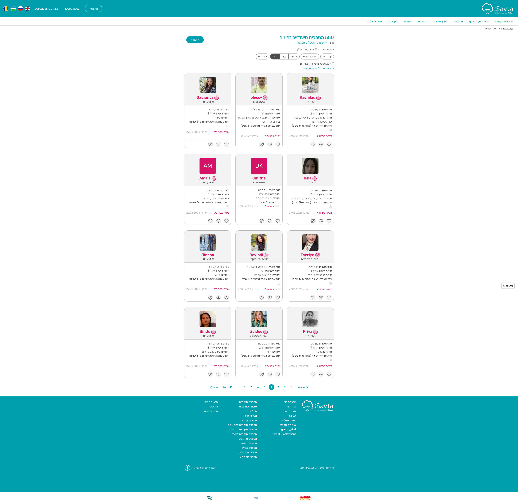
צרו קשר (213, 406)
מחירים (408, 21)
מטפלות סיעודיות (248, 443)
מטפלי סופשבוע (248, 457)
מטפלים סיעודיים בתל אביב (242, 424)
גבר (284, 56)
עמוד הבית (508, 28)
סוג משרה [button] (311, 56)
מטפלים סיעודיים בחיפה (244, 434)
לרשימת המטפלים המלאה (312, 42)
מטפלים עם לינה (248, 420)
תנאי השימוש (211, 402)
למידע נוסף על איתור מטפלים (318, 68)
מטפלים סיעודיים (504, 21)
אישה (275, 56)
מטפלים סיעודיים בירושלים (243, 429)
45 (231, 387)
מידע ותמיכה (440, 21)
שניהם (294, 56)
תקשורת (393, 21)
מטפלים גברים (249, 447)
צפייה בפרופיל (324, 136)
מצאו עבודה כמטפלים (46, 8)
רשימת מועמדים (326, 49)
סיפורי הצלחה (374, 21)
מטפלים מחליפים (248, 438)
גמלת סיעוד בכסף (478, 21)
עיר (330, 56)
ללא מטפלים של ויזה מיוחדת (315, 63)
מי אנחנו (422, 21)
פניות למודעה (307, 49)
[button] (508, 286)
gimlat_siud (288, 429)
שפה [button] (264, 56)
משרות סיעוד (250, 415)
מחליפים (458, 21)
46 (224, 387)
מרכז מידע (290, 402)
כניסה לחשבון (71, 8)
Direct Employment (284, 434)
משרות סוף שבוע (248, 452)
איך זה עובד (289, 411)
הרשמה (93, 8)
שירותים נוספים (288, 424)
